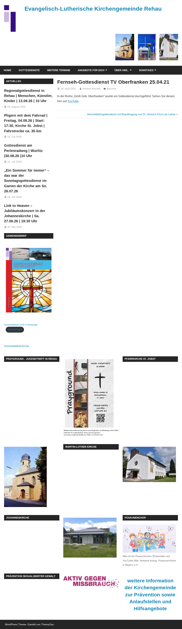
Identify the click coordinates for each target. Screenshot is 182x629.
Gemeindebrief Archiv (16, 345)
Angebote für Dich (91, 70)
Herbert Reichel (91, 88)
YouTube (73, 101)
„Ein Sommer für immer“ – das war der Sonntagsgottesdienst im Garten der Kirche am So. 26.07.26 (26, 180)
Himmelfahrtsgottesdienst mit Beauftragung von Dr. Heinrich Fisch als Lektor (131, 114)
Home (7, 70)
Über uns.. (121, 70)
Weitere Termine (58, 70)
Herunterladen (15, 329)
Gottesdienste (29, 70)
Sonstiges (146, 70)
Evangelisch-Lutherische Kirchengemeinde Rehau (93, 8)
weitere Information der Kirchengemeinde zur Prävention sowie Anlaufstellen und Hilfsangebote (150, 594)
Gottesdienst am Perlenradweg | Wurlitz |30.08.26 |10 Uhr (23, 150)
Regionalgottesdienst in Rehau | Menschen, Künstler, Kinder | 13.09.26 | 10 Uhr (28, 96)
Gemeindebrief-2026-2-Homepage (21, 325)
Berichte (111, 88)
